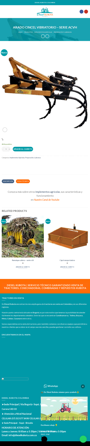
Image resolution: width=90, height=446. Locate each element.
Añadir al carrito (22, 149)
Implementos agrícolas (47, 191)
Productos (28, 32)
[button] (83, 439)
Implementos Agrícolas (43, 32)
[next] (88, 245)
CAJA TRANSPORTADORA (67, 260)
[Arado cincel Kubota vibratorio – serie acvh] (45, 89)
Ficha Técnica (23, 181)
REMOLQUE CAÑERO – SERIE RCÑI (23, 260)
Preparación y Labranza (63, 32)
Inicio (20, 32)
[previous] (2, 245)
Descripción (8, 181)
